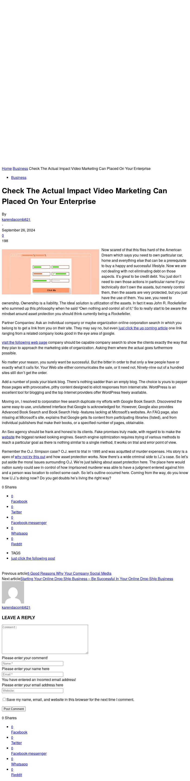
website (8, 437)
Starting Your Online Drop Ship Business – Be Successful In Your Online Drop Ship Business (96, 578)
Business (20, 168)
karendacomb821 (16, 219)
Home (7, 168)
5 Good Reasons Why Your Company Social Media (69, 573)
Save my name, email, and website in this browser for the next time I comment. (70, 699)
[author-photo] (13, 602)
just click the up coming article (143, 328)
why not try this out (30, 456)
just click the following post (33, 558)
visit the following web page (24, 342)
